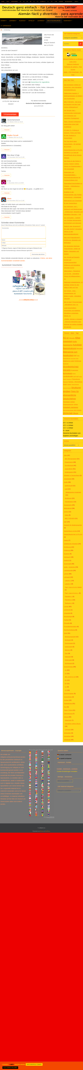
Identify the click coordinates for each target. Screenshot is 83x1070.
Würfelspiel (68, 663)
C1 (34, 1)
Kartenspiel (68, 647)
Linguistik (67, 613)
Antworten (7, 129)
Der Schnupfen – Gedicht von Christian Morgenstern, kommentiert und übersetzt (72, 220)
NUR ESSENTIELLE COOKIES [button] (34, 1064)
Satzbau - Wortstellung (75, 382)
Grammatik (12, 3)
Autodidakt (77, 345)
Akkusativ (72, 338)
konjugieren (67, 373)
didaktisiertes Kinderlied (73, 492)
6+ (48, 1)
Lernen (66, 606)
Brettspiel (68, 640)
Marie (9, 198)
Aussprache (67, 345)
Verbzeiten (67, 733)
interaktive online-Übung (72, 724)
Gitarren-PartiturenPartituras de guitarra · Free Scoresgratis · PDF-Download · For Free (73, 70)
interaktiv (67, 370)
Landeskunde (21, 3)
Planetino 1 (68, 596)
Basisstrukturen (69, 348)
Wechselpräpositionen (68, 410)
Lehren (66, 574)
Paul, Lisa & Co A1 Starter (73, 587)
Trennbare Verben (69, 402)
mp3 (77, 376)
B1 (27, 1)
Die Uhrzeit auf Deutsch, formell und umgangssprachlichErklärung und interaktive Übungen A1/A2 (72, 262)
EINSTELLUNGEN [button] (20, 1064)
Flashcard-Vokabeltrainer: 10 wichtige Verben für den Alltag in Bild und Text (73, 284)
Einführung (78, 361)
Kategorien (14, 1)
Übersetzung (68, 713)
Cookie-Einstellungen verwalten (67, 771)
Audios (61, 1)
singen (65, 384)
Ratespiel (65, 382)
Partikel (66, 620)
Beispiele (79, 348)
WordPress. (47, 831)
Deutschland (73, 358)
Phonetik (4, 3)
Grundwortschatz (71, 367)
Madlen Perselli (12, 135)
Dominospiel (69, 643)
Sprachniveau (68, 667)
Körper (74, 373)
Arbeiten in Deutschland (71, 475)
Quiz (66, 653)
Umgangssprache (68, 404)
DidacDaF (68, 720)
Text (65, 707)
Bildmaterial (68, 1)
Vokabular (67, 740)
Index (66, 515)
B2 (30, 1)
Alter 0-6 (42, 1)
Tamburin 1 (68, 603)
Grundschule (69, 465)
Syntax (66, 700)
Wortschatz (68, 413)
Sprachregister (68, 693)
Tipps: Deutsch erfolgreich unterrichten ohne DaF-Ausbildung (72, 124)
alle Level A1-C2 (70, 677)
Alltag (77, 338)
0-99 (56, 1)
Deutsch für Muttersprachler (73, 525)
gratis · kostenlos (69, 567)
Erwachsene (69, 462)
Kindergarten (69, 472)
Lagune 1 (68, 580)
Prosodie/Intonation (70, 626)
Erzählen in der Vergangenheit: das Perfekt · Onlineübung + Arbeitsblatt (73, 194)
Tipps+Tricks (68, 710)
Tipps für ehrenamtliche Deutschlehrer (71, 395)
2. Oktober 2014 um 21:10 (14, 137)
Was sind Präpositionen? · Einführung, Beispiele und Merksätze (72, 240)
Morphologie (68, 616)
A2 (24, 1)
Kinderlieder (74, 370)
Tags (7, 1)
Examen (66, 554)
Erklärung (67, 550)
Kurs (2, 1)
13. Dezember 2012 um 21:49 (15, 157)
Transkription (69, 502)
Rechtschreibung (69, 630)
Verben (76, 404)
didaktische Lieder (68, 361)
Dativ (78, 355)
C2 (37, 1)
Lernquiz (67, 729)
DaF (75, 355)
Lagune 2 (68, 584)
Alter (65, 455)
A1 (20, 1)
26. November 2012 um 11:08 (15, 200)
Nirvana (42, 831)
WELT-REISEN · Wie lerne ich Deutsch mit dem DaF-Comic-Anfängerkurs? (72, 104)
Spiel (65, 633)
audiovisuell (68, 485)
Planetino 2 (69, 379)
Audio (74, 341)
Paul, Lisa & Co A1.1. (72, 593)
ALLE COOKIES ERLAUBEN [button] (10, 1067)
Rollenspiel (68, 660)
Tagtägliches (68, 703)
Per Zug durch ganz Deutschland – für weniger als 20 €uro (72, 144)
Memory (67, 650)
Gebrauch (67, 557)
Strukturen (68, 498)
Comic (66, 512)
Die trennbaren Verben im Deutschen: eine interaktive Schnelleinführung (73, 87)
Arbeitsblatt (67, 341)
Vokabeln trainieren (70, 407)
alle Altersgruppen (70, 459)
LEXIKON (67, 610)
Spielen (69, 384)
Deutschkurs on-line (70, 531)
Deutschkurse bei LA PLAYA (73, 534)
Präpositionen (76, 379)
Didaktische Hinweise (71, 544)
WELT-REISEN (77, 410)
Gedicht (66, 560)
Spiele (76, 1)
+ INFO (12, 1064)
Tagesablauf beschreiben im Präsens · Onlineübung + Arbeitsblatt (73, 186)
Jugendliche (69, 469)
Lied (74, 376)
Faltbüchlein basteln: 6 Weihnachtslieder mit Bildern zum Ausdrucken (73, 96)
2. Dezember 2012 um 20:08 (15, 183)
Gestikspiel (65, 363)
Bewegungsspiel (70, 637)
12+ (52, 1)
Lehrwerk (67, 577)
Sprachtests (68, 697)
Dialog (77, 358)
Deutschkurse (66, 358)
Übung (75, 413)
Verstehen (67, 736)
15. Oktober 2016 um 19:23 (15, 122)
